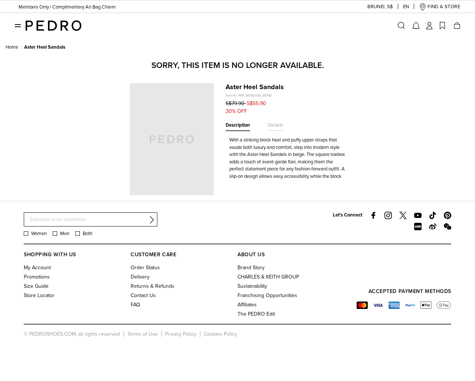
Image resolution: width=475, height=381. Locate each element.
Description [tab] (238, 125)
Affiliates (247, 305)
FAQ (135, 305)
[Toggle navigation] (18, 25)
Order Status (145, 267)
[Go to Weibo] (432, 226)
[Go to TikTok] (432, 215)
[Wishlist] (442, 25)
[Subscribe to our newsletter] (151, 219)
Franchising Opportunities (267, 295)
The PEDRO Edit (256, 314)
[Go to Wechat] (447, 226)
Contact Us (143, 295)
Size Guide (36, 286)
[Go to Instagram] (388, 215)
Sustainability (252, 286)
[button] (376, 6)
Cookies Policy (220, 334)
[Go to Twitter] (403, 215)
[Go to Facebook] (373, 215)
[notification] (416, 26)
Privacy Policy (180, 334)
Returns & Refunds (152, 286)
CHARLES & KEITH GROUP (268, 277)
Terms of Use (142, 334)
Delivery (140, 277)
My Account (37, 267)
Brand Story (251, 267)
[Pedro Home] (53, 25)
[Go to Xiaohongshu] (418, 226)
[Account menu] (429, 25)
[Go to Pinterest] (447, 215)
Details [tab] (276, 125)
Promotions (37, 277)
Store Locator (39, 295)
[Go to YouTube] (418, 215)
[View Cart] (456, 25)
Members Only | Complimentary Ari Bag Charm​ (67, 7)
